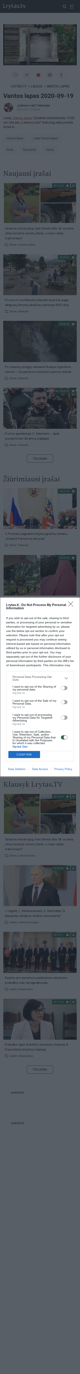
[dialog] (40, 687)
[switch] (64, 688)
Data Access (40, 769)
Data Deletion (17, 769)
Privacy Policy (63, 769)
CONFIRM (24, 754)
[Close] (72, 605)
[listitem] (40, 678)
